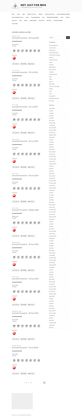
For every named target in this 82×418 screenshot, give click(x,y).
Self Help (51, 88)
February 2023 (52, 175)
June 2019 (51, 272)
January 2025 (52, 154)
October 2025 (52, 132)
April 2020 (51, 248)
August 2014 (51, 325)
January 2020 (52, 255)
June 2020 (51, 243)
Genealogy (51, 64)
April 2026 (51, 118)
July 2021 (51, 221)
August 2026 (52, 108)
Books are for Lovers (31, 14)
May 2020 (51, 245)
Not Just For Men (33, 5)
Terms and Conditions (58, 20)
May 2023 (51, 168)
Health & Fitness (52, 67)
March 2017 (51, 320)
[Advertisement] (22, 401)
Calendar (40, 14)
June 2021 (51, 224)
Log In (20, 20)
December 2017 (52, 310)
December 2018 (52, 286)
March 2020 (51, 250)
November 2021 (52, 211)
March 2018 (51, 308)
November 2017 (52, 313)
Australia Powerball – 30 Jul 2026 (25, 72)
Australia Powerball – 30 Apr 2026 (25, 244)
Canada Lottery (52, 50)
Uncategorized (52, 96)
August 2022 (51, 190)
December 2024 (52, 156)
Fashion (50, 62)
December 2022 (52, 180)
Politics (50, 79)
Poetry (50, 76)
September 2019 (52, 264)
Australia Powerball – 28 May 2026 (25, 210)
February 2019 (52, 281)
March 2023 (51, 173)
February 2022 (52, 204)
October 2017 (52, 315)
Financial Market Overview (17, 17)
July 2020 (51, 240)
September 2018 (52, 293)
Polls (43, 17)
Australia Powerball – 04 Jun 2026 (25, 176)
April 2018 (51, 305)
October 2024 (52, 161)
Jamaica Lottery (52, 69)
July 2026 (51, 110)
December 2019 (52, 257)
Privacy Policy (15, 23)
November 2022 (52, 183)
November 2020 (52, 231)
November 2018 (52, 289)
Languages (51, 71)
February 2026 (52, 122)
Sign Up (25, 20)
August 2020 (52, 238)
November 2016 (52, 322)
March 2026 (51, 120)
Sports (50, 91)
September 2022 (52, 187)
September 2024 (52, 163)
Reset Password (33, 20)
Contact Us (14, 20)
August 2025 (52, 137)
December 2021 (52, 209)
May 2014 (51, 327)
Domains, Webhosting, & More (63, 14)
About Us (68, 17)
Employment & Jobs (53, 59)
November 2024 (52, 159)
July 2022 (51, 192)
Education (51, 57)
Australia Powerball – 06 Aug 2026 (25, 38)
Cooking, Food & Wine (53, 52)
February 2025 (52, 151)
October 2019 (52, 262)
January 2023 (52, 178)
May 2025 (51, 144)
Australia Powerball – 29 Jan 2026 (25, 348)
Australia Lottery (52, 47)
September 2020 (52, 236)
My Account (41, 20)
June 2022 (51, 195)
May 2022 (51, 197)
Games (27, 17)
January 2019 (52, 284)
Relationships (52, 84)
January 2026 (52, 125)
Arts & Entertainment (53, 45)
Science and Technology (54, 86)
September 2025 (52, 134)
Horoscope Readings (35, 17)
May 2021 (51, 226)
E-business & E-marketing (54, 55)
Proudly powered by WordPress (24, 415)
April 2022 (51, 199)
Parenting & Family (53, 74)
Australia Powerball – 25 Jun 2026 (25, 141)
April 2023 (51, 171)
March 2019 (51, 279)
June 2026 (51, 113)
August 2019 (51, 267)
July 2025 (51, 139)
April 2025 (51, 146)
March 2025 (51, 149)
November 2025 (52, 130)
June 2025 (51, 142)
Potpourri (51, 81)
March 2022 (51, 202)
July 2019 (51, 269)
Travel (62, 17)
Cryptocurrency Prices (50, 14)
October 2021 (52, 214)
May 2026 (51, 115)
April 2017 (51, 317)
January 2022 (52, 207)
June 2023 (51, 166)
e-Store (18, 14)
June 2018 (51, 301)
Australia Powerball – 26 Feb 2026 (25, 313)
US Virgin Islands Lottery (54, 98)
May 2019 (51, 274)
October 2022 (52, 185)
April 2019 (51, 277)
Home (13, 14)
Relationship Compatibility (52, 17)
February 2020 (52, 252)
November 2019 (52, 260)
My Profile (49, 20)
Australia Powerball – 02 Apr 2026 (25, 279)
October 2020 (52, 233)
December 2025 (52, 127)
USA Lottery (51, 100)
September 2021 (52, 216)
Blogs (23, 14)
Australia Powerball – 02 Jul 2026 (25, 107)
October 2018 (52, 291)
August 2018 (51, 296)
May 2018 (51, 303)
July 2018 (51, 298)
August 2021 (51, 219)
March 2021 (51, 228)
